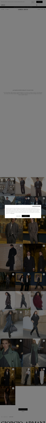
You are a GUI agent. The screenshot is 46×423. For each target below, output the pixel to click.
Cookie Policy (12, 213)
